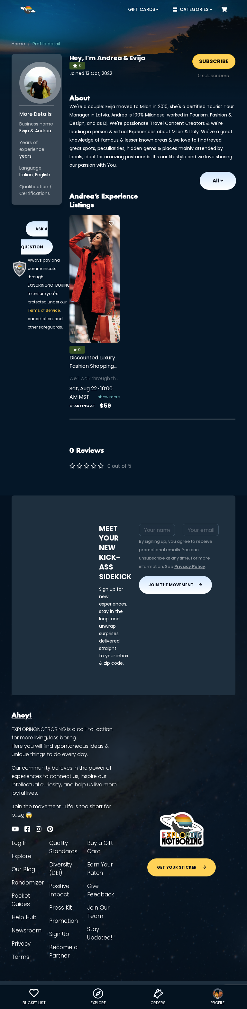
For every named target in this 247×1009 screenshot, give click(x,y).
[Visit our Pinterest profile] (50, 829)
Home (18, 44)
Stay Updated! (99, 933)
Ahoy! (22, 715)
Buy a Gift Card (100, 847)
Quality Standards (63, 847)
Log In (20, 843)
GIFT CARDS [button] (141, 9)
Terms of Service (44, 310)
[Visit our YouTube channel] (15, 829)
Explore (22, 856)
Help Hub (24, 917)
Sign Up (59, 934)
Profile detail (46, 44)
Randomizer (28, 882)
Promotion (63, 921)
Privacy (21, 944)
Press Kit (60, 908)
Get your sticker (177, 867)
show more (109, 397)
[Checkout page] (224, 9)
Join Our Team (98, 912)
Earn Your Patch (100, 869)
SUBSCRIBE (214, 61)
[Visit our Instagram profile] (38, 829)
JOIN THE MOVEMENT (171, 585)
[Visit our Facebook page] (27, 829)
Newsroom (26, 930)
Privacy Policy (189, 566)
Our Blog (23, 869)
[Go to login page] (111, 223)
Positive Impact (59, 890)
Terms (20, 957)
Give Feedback (100, 890)
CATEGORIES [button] (194, 9)
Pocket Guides (21, 900)
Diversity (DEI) (60, 869)
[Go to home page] (28, 9)
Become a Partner (63, 951)
